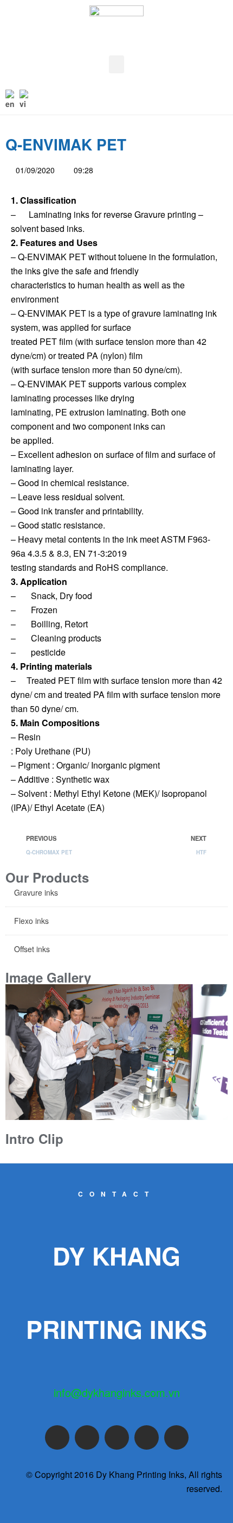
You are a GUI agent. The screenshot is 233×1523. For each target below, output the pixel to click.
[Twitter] (87, 1437)
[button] (116, 64)
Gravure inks (36, 892)
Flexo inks (31, 920)
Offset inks (32, 948)
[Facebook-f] (57, 1437)
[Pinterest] (146, 1437)
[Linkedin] (176, 1437)
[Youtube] (117, 1437)
